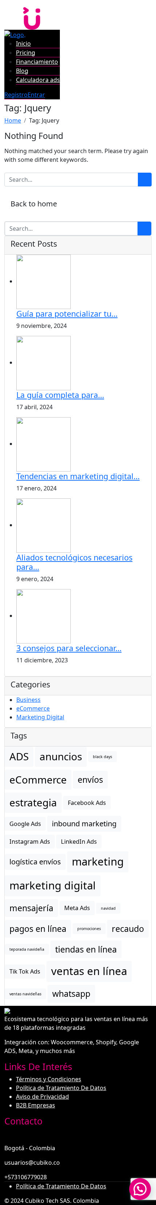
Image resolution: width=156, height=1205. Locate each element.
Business (28, 700)
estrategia (33, 802)
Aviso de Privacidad (42, 1097)
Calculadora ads (38, 80)
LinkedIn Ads (79, 842)
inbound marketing (84, 823)
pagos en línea (37, 928)
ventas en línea (89, 971)
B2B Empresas (35, 1105)
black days (102, 756)
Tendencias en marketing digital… (78, 476)
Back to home (34, 204)
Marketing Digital (40, 717)
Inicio (23, 44)
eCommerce (33, 708)
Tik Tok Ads (24, 971)
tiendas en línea (86, 949)
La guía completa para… (60, 395)
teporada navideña (26, 949)
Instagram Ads (29, 842)
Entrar (36, 95)
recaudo (128, 928)
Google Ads (25, 824)
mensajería (31, 908)
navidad (108, 908)
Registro (16, 95)
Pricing (25, 53)
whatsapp (71, 993)
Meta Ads (77, 908)
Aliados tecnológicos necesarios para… (74, 562)
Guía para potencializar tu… (67, 313)
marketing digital (52, 885)
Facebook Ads (87, 803)
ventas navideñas (25, 993)
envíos (90, 779)
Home (12, 120)
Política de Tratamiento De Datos (61, 1088)
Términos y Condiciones (48, 1079)
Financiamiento (37, 62)
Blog (22, 71)
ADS (19, 756)
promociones (89, 928)
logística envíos (35, 862)
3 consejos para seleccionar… (69, 648)
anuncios (61, 756)
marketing (98, 861)
